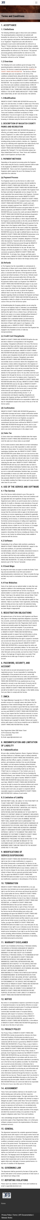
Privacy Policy (6, 1215)
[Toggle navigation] (36, 2)
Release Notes (6, 1218)
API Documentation (26, 1215)
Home (3, 1203)
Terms (15, 1215)
